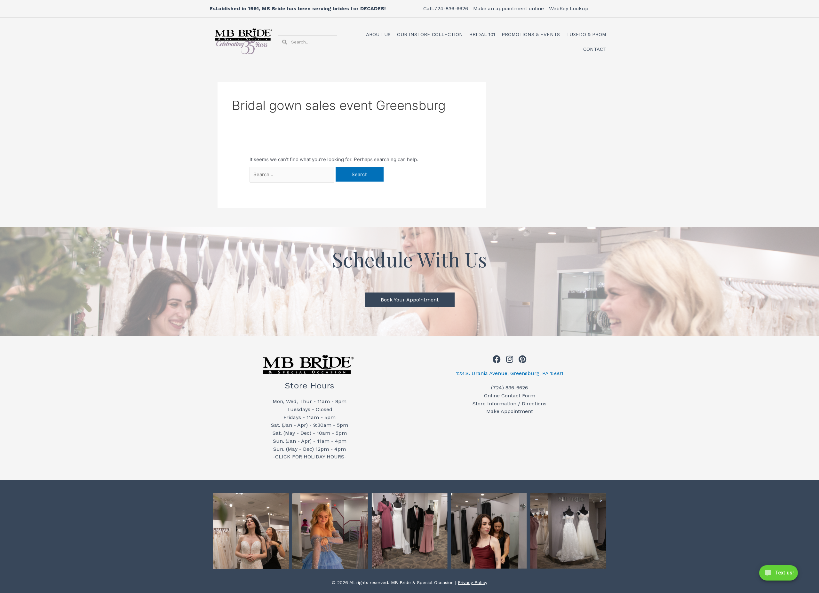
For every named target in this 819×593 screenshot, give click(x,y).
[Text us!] (778, 575)
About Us (378, 34)
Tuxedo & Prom (586, 34)
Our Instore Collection (430, 34)
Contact (594, 49)
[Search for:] (293, 174)
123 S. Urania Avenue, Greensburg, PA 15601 (509, 373)
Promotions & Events (531, 34)
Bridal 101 (482, 34)
